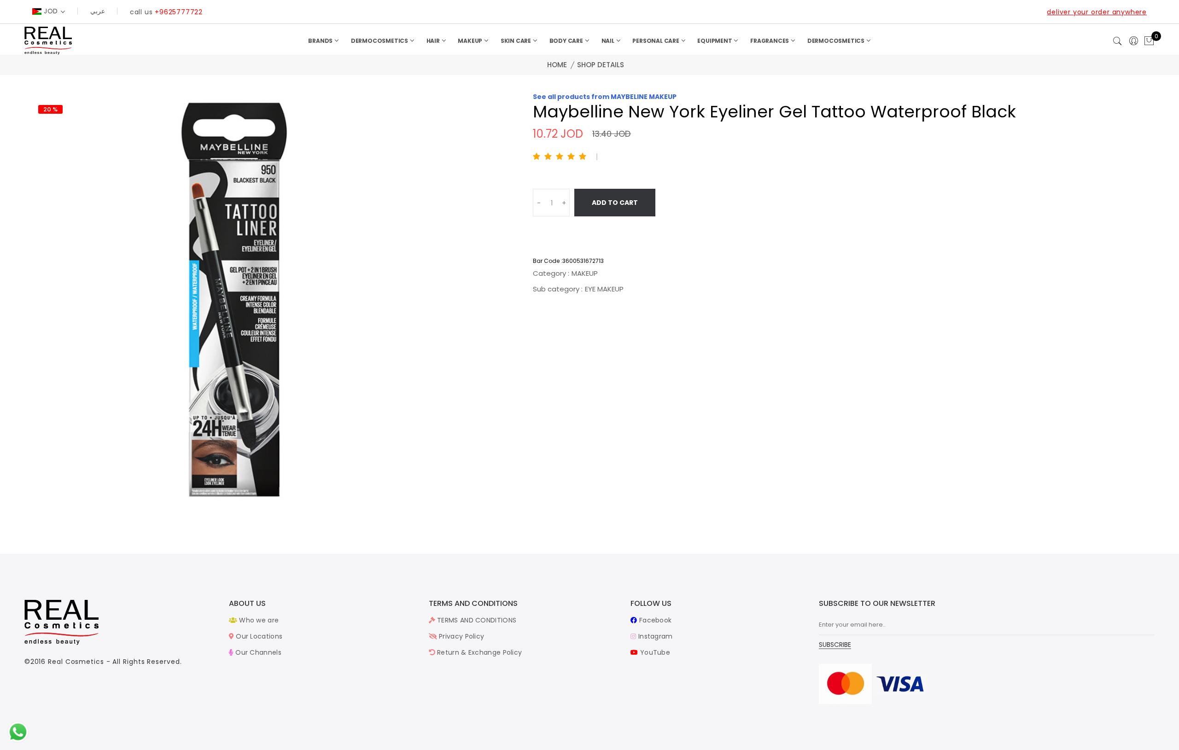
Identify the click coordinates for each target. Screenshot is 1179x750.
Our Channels (257, 652)
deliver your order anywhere (1097, 12)
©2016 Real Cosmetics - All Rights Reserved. (103, 661)
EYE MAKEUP (604, 289)
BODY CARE (566, 41)
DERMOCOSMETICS (380, 41)
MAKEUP (471, 41)
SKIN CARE (516, 41)
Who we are (258, 620)
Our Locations (258, 636)
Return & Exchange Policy (478, 652)
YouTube (654, 652)
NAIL (608, 41)
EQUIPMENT (715, 41)
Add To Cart (615, 202)
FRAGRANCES (770, 41)
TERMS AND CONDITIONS (475, 620)
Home (557, 65)
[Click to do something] (18, 731)
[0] (1149, 41)
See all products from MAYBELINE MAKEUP (605, 96)
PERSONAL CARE (656, 41)
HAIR (433, 41)
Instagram (654, 636)
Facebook (654, 620)
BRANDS (321, 41)
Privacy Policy (460, 636)
